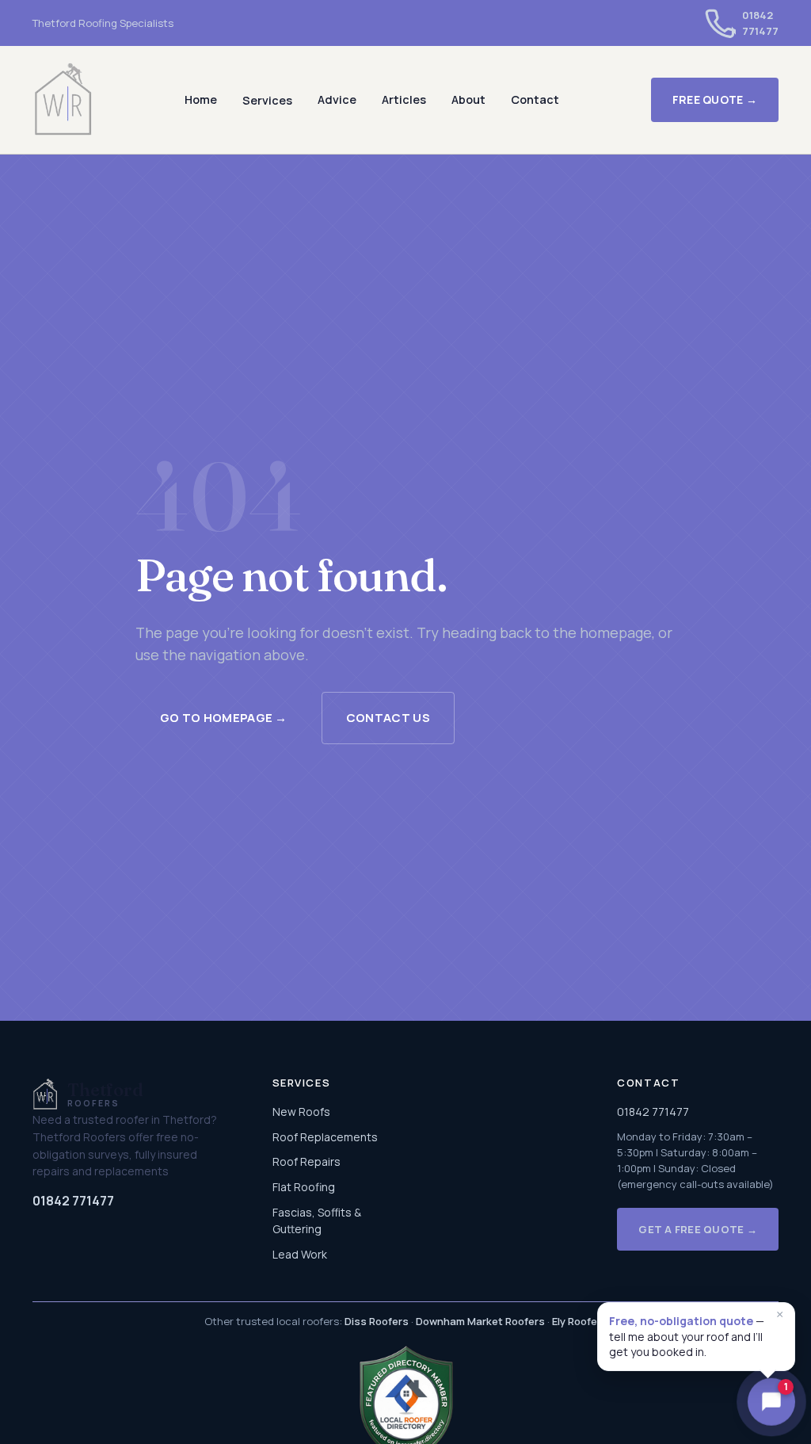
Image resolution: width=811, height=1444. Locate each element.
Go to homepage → (223, 717)
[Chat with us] (771, 1401)
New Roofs (301, 1111)
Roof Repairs (306, 1161)
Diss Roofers (377, 1321)
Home (201, 99)
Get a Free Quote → (697, 1229)
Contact (535, 99)
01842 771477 (73, 1200)
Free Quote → (714, 99)
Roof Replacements (325, 1136)
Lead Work (299, 1254)
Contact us (388, 717)
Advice (337, 99)
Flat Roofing (303, 1186)
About (468, 99)
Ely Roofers (579, 1321)
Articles (404, 99)
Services (267, 100)
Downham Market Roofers (480, 1321)
